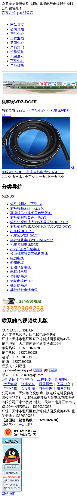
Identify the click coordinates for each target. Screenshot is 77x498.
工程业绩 (17, 38)
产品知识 (17, 47)
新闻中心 (17, 43)
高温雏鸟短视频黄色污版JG (31, 213)
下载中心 (17, 61)
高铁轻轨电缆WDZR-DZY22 (31, 240)
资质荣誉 (17, 52)
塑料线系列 (18, 276)
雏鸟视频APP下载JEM (27, 208)
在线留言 (26, 13)
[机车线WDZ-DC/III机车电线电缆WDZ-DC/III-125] (36, 167)
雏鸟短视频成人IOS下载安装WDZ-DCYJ (40, 226)
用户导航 (63, 388)
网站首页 (17, 24)
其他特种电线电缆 (24, 290)
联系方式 (8, 13)
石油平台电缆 (20, 267)
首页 (22, 110)
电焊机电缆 (18, 272)
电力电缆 (17, 258)
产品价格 (17, 65)
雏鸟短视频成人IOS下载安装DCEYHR (39, 222)
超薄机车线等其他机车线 (29, 253)
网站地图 (8, 494)
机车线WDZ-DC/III (24, 235)
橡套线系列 (18, 285)
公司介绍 (17, 29)
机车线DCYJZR (22, 231)
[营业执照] (20, 436)
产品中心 (17, 34)
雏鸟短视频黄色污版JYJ (28, 217)
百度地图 (28, 388)
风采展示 (17, 56)
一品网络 (26, 424)
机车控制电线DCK (24, 244)
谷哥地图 (46, 388)
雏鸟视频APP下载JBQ (26, 204)
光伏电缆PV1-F (21, 281)
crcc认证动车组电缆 (25, 249)
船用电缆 (17, 263)
